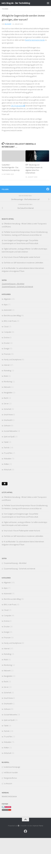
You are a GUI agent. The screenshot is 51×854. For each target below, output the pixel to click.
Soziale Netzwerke (10, 431)
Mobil (6, 376)
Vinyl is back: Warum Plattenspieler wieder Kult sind (22, 257)
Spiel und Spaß (9, 436)
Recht (6, 398)
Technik (5, 9)
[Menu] (48, 3)
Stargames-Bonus (10, 778)
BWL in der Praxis (10, 321)
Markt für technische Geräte (35, 40)
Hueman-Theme (38, 826)
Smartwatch (8, 420)
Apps (5, 304)
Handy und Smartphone (12, 359)
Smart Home (8, 414)
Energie (6, 348)
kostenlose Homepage (12, 767)
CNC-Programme (17, 106)
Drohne (6, 337)
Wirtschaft (7, 469)
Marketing (7, 370)
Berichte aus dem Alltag (12, 315)
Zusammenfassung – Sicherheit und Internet (17, 286)
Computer (7, 332)
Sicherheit (7, 409)
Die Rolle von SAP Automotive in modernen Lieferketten (23, 262)
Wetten (6, 464)
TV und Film (8, 453)
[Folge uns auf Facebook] (47, 189)
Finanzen (7, 354)
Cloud (6, 326)
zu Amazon (8, 783)
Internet (6, 365)
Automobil (7, 310)
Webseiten (7, 458)
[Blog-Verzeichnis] (6, 807)
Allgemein (7, 299)
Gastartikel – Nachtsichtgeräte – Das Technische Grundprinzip (11, 167)
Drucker (7, 343)
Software (7, 425)
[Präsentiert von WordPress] (18, 825)
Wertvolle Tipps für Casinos (9, 796)
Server (6, 403)
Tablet (6, 442)
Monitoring (8, 381)
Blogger (8, 24)
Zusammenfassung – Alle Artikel (13, 284)
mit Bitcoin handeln (11, 772)
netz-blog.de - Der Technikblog (16, 3)
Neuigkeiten (8, 392)
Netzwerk (7, 387)
